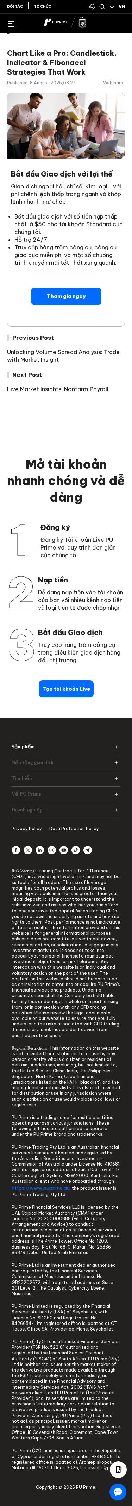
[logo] (70, 23)
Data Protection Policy (74, 828)
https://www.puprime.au (41, 1188)
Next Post (27, 374)
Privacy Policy (27, 828)
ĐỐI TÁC (15, 7)
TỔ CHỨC (42, 7)
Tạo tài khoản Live (66, 689)
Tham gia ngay (66, 296)
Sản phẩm (23, 746)
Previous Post (33, 337)
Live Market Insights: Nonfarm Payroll (57, 389)
